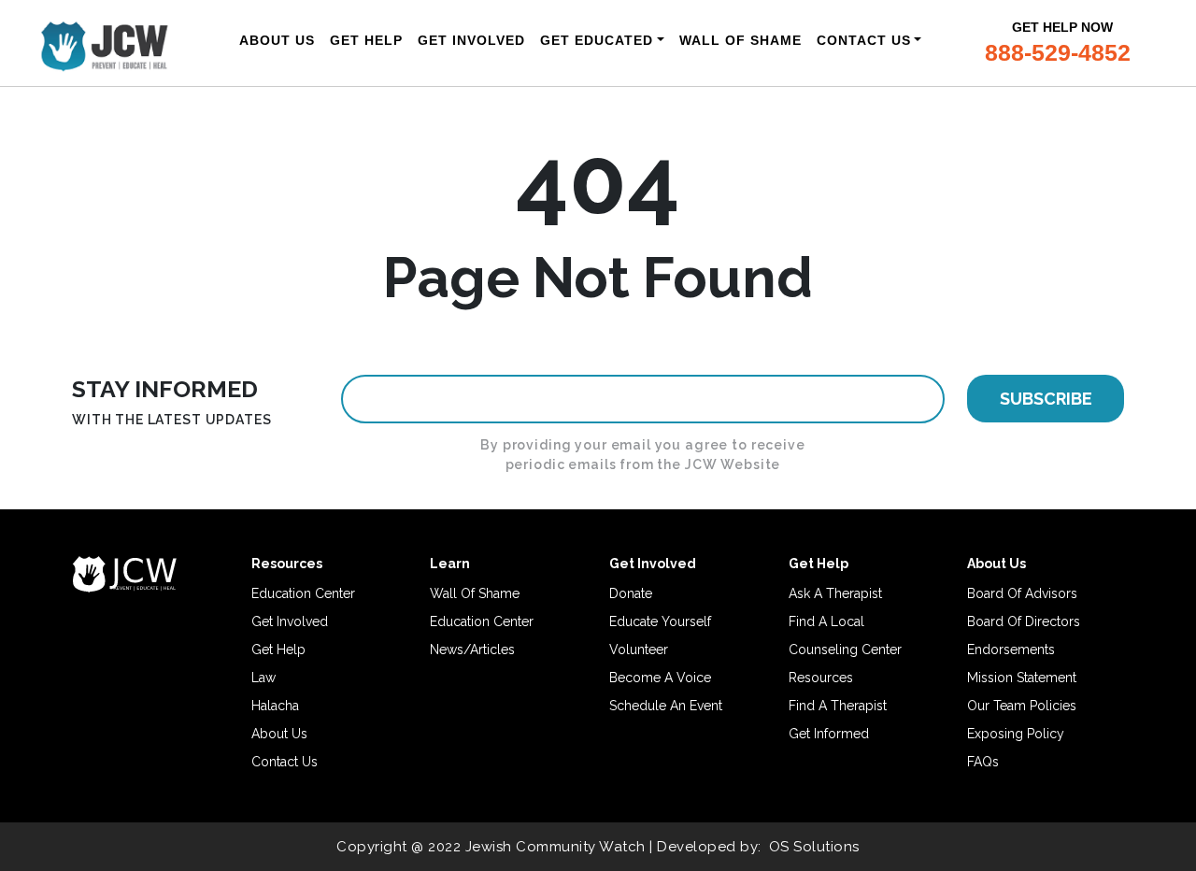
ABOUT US (277, 40)
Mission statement (1021, 677)
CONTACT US (864, 40)
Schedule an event (665, 705)
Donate (630, 593)
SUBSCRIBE (1046, 398)
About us (279, 733)
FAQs (983, 761)
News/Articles (472, 649)
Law (263, 677)
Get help (278, 649)
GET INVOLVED (471, 40)
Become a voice (660, 677)
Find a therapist (838, 705)
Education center (303, 593)
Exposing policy (1015, 733)
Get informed (829, 733)
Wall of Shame (475, 593)
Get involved (289, 621)
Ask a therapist (835, 593)
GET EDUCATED (596, 40)
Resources (821, 677)
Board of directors (1023, 621)
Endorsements (1011, 649)
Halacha (275, 705)
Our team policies (1021, 705)
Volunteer (638, 649)
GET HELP (366, 40)
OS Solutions (814, 846)
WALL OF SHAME (740, 40)
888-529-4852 (1058, 52)
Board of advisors (1022, 593)
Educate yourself (660, 621)
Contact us (284, 761)
